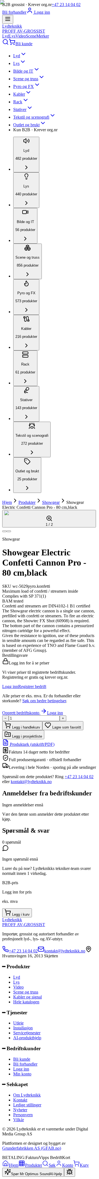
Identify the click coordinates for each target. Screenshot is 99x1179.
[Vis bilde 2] (9, 531)
